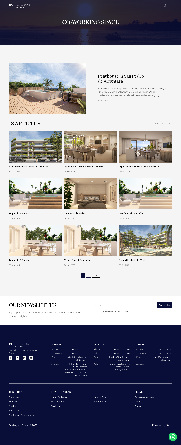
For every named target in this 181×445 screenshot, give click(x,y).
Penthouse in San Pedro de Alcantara (121, 78)
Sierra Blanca (57, 401)
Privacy (138, 401)
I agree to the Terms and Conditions (119, 311)
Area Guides (15, 410)
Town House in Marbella (77, 260)
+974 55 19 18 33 (164, 349)
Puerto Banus (99, 401)
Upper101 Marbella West (132, 260)
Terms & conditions (144, 397)
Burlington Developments (22, 415)
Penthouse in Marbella (131, 213)
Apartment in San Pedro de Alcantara (28, 166)
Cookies (138, 406)
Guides (12, 406)
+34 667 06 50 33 (78, 349)
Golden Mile (57, 406)
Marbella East (99, 397)
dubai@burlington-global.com (162, 358)
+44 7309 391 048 (121, 349)
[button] (173, 437)
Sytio (169, 425)
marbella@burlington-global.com (76, 358)
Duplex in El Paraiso (19, 213)
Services (13, 401)
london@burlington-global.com (119, 358)
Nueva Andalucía (59, 397)
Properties (14, 397)
